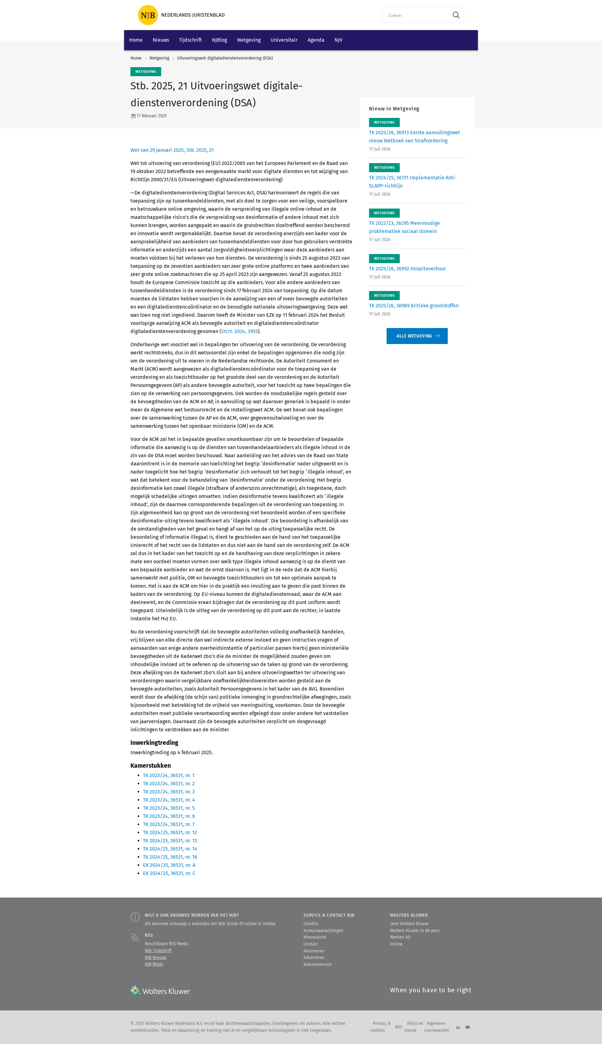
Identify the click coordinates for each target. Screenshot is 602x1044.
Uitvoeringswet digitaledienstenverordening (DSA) (225, 58)
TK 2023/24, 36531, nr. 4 (169, 800)
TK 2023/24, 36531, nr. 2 (169, 784)
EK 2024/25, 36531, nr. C (169, 873)
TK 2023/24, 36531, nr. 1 (168, 775)
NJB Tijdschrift (158, 950)
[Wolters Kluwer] (181, 15)
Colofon (311, 923)
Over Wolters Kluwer (409, 923)
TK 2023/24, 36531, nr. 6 (169, 816)
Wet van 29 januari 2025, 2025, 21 (172, 150)
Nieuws (161, 40)
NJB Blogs (154, 964)
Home (136, 40)
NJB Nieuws (155, 957)
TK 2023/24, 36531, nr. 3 (169, 792)
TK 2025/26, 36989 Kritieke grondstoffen (414, 306)
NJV (338, 40)
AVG (398, 1027)
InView (396, 944)
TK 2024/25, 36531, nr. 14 (170, 849)
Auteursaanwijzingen (323, 930)
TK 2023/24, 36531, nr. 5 (169, 808)
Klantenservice (317, 964)
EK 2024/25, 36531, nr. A (169, 865)
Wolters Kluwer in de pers (414, 930)
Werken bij (400, 937)
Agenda (316, 40)
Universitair (284, 40)
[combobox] (416, 15)
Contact (311, 944)
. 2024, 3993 (239, 331)
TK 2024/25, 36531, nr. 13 (170, 841)
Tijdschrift (190, 40)
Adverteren (314, 957)
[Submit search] (456, 15)
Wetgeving (249, 40)
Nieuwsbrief (315, 937)
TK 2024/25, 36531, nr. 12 (170, 832)
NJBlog (219, 40)
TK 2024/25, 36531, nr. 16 (170, 857)
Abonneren (314, 951)
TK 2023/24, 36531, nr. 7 (168, 824)
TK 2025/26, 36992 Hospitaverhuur (407, 269)
